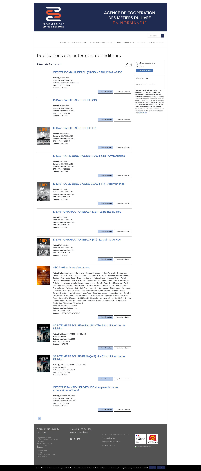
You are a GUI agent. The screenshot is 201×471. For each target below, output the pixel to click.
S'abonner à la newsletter (111, 442)
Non (161, 468)
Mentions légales (108, 438)
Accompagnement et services (102, 43)
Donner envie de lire (125, 43)
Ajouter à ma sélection (123, 91)
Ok (153, 468)
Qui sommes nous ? (156, 43)
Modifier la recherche (145, 70)
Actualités (141, 43)
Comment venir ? (108, 445)
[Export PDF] (126, 64)
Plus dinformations (106, 91)
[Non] (198, 468)
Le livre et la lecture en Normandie (72, 43)
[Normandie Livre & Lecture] (100, 17)
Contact (40, 447)
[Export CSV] (130, 64)
